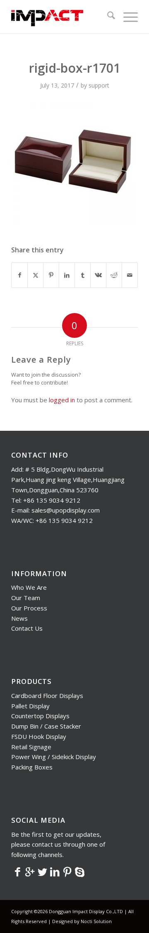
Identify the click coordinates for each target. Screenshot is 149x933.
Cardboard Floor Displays (47, 695)
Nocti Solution (96, 921)
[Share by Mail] (129, 275)
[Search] (107, 16)
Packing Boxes (32, 767)
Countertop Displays (40, 716)
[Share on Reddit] (114, 275)
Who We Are (29, 587)
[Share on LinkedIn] (66, 275)
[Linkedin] (54, 871)
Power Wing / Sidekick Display (53, 757)
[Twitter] (42, 871)
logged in (62, 400)
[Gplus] (30, 871)
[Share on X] (35, 275)
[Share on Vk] (98, 275)
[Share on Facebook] (19, 275)
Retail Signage (31, 747)
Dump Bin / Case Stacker (46, 726)
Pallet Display (30, 706)
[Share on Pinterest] (51, 275)
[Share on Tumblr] (82, 275)
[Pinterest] (67, 871)
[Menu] (126, 16)
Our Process (29, 608)
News (19, 618)
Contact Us (27, 628)
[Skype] (79, 871)
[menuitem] (107, 16)
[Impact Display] (62, 16)
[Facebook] (17, 871)
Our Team (25, 598)
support (99, 85)
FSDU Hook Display (38, 736)
